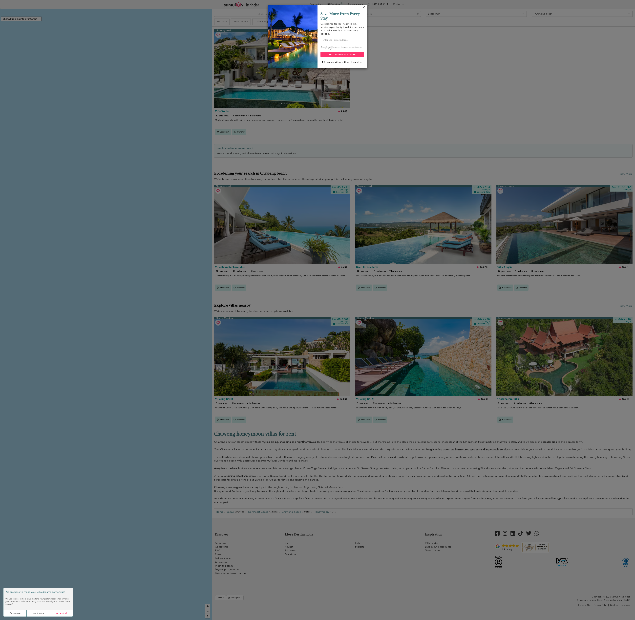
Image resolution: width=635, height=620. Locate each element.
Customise (15, 613)
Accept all (61, 613)
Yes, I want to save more (342, 54)
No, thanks (38, 613)
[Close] (364, 8)
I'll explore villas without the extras (342, 62)
